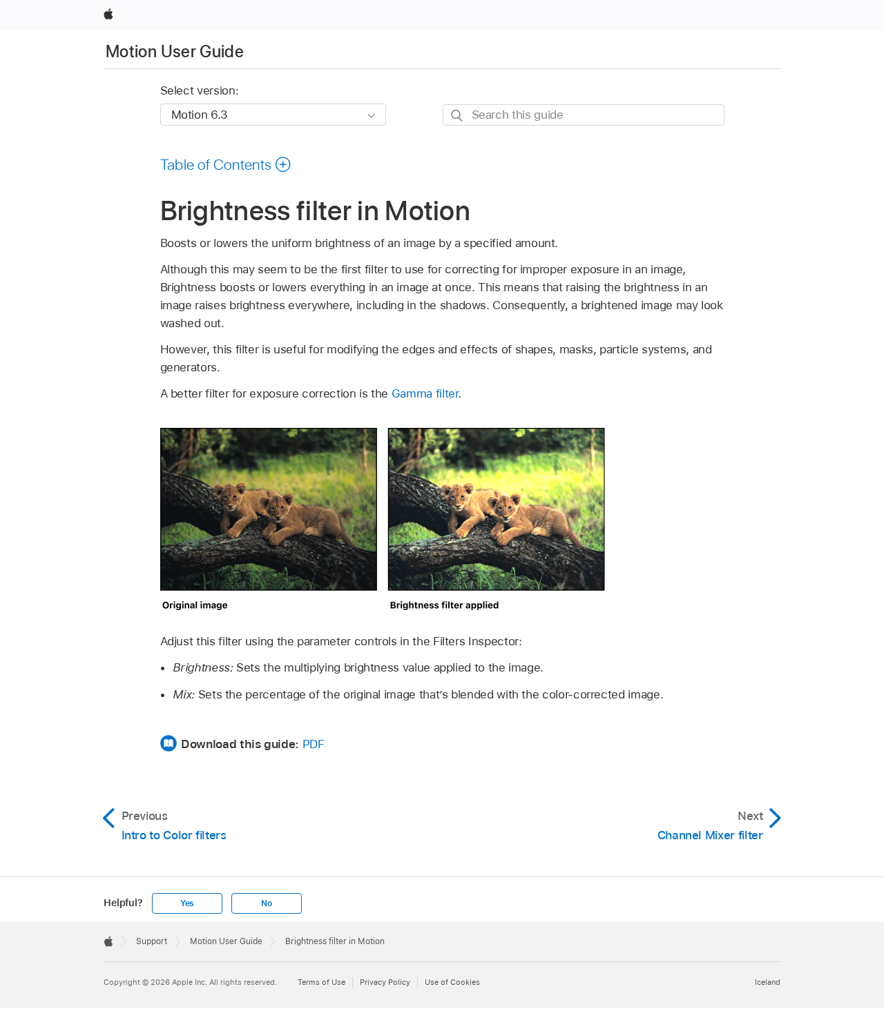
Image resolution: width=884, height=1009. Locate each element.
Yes (187, 903)
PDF (313, 744)
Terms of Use (321, 982)
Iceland (767, 982)
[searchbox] (583, 115)
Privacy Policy (385, 982)
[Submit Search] (457, 115)
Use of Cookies (452, 982)
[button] (226, 164)
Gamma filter (425, 393)
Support (151, 941)
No (266, 903)
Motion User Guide (175, 51)
